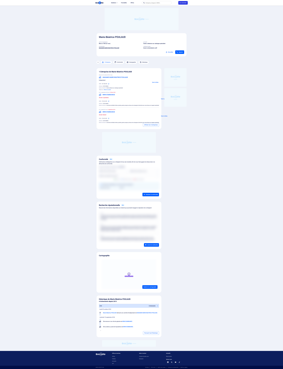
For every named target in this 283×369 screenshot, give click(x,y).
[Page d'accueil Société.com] (99, 2)
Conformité (120, 62)
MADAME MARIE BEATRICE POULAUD (109, 48)
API (113, 363)
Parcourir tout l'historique (151, 333)
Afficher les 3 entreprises (151, 125)
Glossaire (141, 358)
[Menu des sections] (98, 62)
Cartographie (132, 62)
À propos (147, 367)
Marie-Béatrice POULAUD (110, 313)
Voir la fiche (155, 82)
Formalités (124, 2)
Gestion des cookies (162, 367)
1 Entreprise (107, 62)
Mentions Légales (183, 367)
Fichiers (114, 358)
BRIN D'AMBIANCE (127, 321)
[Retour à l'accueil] (100, 354)
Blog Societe (169, 356)
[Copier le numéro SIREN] (109, 84)
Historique (144, 62)
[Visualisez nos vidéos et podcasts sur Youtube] (175, 362)
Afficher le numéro (107, 89)
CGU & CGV (153, 367)
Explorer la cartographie (150, 287)
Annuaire (114, 361)
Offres (132, 2)
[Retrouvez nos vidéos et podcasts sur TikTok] (179, 362)
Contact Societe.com (144, 356)
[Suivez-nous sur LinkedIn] (168, 362)
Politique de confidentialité (173, 367)
